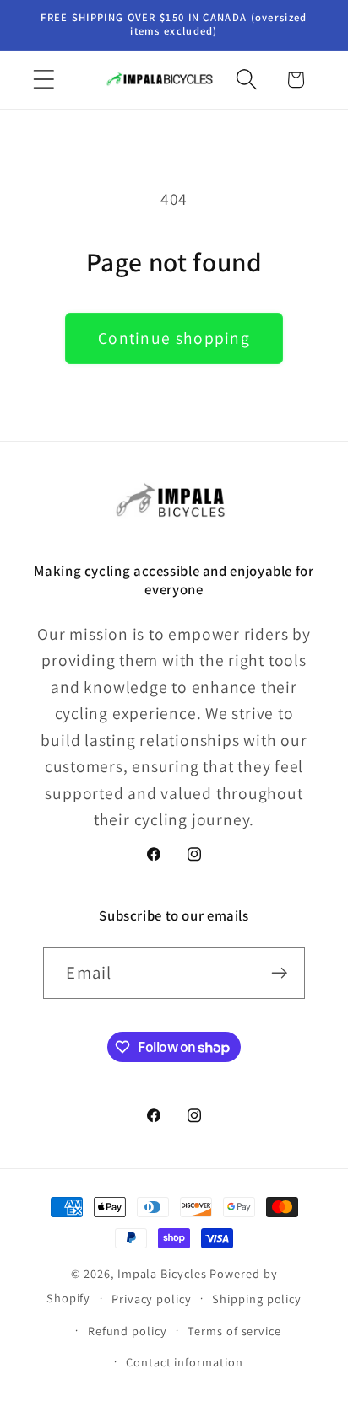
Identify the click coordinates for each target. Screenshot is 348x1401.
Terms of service (234, 1331)
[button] (43, 80)
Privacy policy (151, 1299)
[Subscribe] (280, 973)
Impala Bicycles (162, 1273)
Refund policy (127, 1331)
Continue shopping (174, 338)
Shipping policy (257, 1299)
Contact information (184, 1362)
